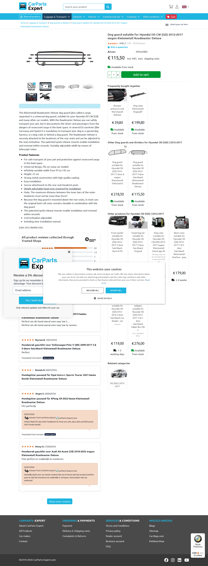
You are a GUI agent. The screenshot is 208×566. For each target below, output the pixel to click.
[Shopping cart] (171, 6)
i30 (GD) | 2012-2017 (117, 385)
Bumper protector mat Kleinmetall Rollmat (117, 110)
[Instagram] (173, 560)
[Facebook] (166, 560)
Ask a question (119, 47)
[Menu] (203, 535)
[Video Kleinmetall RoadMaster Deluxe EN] (45, 86)
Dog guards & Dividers (60, 22)
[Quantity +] (118, 74)
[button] (104, 298)
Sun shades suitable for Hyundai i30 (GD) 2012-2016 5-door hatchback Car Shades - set (117, 311)
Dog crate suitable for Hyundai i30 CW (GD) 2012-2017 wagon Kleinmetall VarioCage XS (159, 241)
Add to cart (141, 74)
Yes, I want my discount (38, 300)
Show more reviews (59, 501)
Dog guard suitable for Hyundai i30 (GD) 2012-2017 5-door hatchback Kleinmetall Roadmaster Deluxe (138, 174)
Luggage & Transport (37, 22)
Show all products (32, 16)
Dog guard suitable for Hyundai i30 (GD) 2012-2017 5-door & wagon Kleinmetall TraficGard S (117, 173)
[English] (185, 7)
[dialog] (104, 283)
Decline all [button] (92, 290)
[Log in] (177, 6)
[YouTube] (186, 560)
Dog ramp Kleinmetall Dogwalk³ (138, 108)
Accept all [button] (116, 290)
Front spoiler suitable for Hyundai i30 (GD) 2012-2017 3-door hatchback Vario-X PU (117, 241)
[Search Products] (108, 6)
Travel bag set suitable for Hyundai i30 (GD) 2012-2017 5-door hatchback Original (138, 241)
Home (23, 22)
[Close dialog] (69, 251)
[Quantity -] (109, 74)
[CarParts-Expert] (32, 6)
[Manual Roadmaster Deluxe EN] (31, 86)
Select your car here (179, 24)
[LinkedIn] (180, 560)
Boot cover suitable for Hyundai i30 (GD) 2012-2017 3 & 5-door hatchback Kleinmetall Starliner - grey (179, 244)
